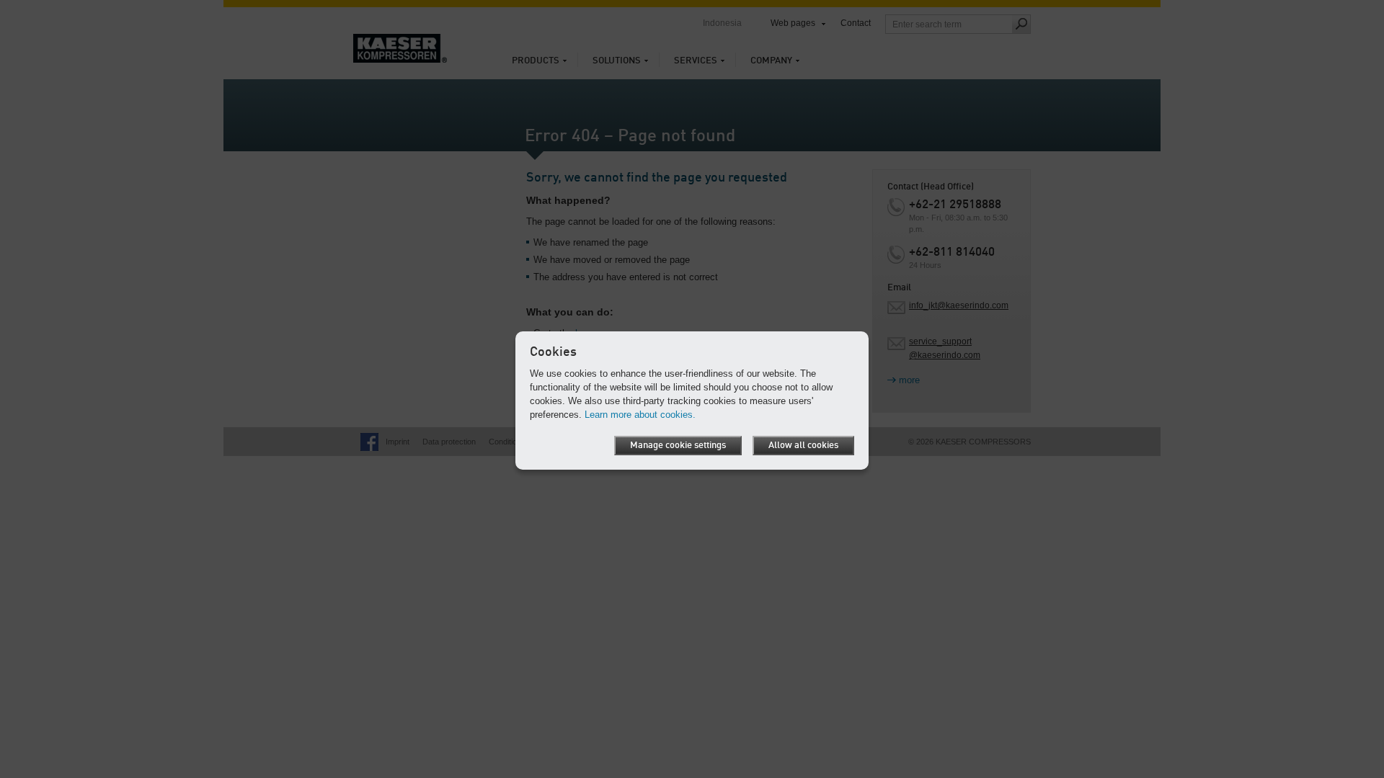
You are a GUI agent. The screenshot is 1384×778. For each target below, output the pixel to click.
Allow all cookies (803, 445)
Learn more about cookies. (640, 414)
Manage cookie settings (678, 445)
